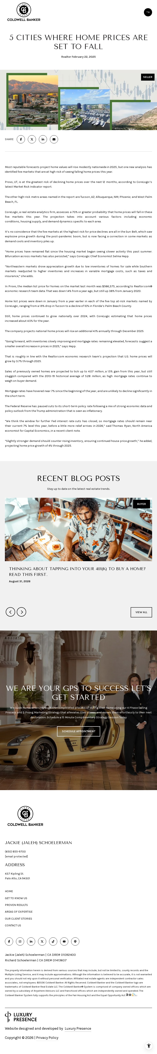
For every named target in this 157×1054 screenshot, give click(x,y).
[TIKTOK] (53, 941)
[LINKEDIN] (31, 941)
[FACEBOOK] (9, 941)
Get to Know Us (16, 898)
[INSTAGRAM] (20, 941)
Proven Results (16, 905)
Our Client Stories (18, 918)
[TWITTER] (42, 941)
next (21, 612)
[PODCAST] (75, 941)
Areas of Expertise (19, 911)
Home (9, 891)
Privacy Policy (47, 1037)
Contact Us (13, 925)
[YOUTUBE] (64, 941)
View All (141, 612)
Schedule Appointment (78, 731)
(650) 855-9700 (15, 851)
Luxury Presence (78, 1028)
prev (10, 612)
